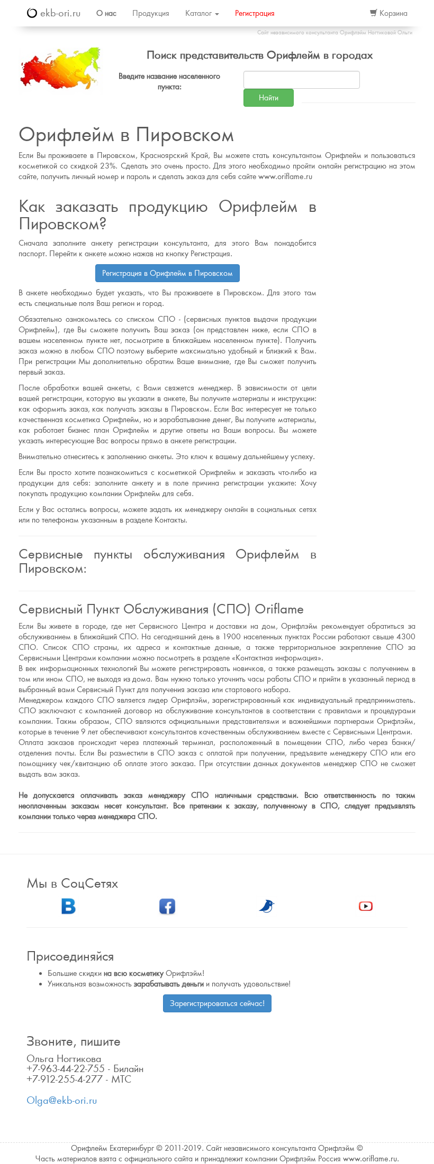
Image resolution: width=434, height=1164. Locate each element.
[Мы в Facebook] (167, 905)
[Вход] (350, 13)
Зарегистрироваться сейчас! (217, 1003)
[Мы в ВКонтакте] (68, 905)
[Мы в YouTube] (365, 905)
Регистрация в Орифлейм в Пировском (167, 273)
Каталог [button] (199, 13)
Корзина (392, 13)
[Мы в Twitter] (266, 905)
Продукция (150, 13)
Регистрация (255, 13)
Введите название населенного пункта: (169, 81)
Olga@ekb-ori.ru (61, 1100)
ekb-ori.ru (58, 13)
